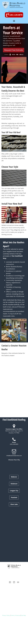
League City (14, 491)
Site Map (23, 615)
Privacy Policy (6, 615)
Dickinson (14, 484)
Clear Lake (14, 504)
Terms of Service (15, 615)
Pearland (14, 497)
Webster (14, 477)
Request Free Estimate (13, 50)
